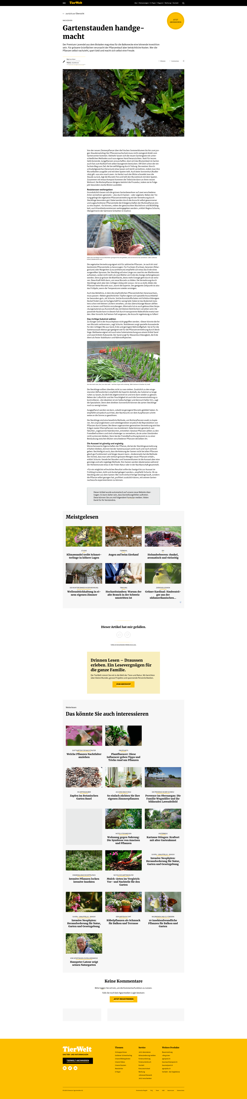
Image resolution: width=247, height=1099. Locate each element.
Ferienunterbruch (145, 1062)
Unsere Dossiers (120, 1065)
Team (157, 1090)
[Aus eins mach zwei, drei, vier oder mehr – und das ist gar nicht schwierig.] (123, 381)
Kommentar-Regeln (141, 1090)
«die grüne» (166, 1055)
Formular (131, 497)
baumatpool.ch (167, 1065)
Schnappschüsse (121, 1052)
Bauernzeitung (167, 1052)
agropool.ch (166, 1059)
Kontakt (175, 3)
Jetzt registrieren (123, 999)
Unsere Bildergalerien (122, 1059)
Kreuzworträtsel (144, 1068)
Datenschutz (180, 1090)
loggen (103, 988)
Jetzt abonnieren (145, 1052)
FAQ (151, 1090)
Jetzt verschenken (145, 1078)
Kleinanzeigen (144, 3)
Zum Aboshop (123, 684)
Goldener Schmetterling (123, 1055)
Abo (135, 3)
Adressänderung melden (147, 1055)
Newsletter (119, 1068)
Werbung (168, 3)
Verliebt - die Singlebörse (171, 1072)
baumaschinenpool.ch (169, 1062)
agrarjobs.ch (166, 1068)
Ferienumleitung (144, 1059)
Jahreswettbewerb (145, 1075)
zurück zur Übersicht (75, 13)
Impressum (170, 1090)
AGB (163, 1090)
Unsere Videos (120, 1062)
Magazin (160, 3)
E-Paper (153, 3)
